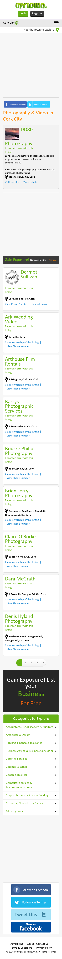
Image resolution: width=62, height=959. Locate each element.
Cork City (8, 22)
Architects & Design (18, 735)
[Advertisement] (31, 66)
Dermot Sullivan (29, 275)
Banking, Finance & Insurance (24, 743)
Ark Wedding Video (19, 320)
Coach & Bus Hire (17, 775)
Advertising (17, 944)
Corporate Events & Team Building (27, 795)
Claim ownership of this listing (22, 342)
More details (30, 182)
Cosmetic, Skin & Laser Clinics (24, 803)
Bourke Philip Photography (19, 451)
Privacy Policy (44, 948)
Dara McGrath (20, 579)
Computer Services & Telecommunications (19, 785)
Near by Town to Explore (39, 29)
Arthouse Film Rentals (20, 362)
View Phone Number (16, 304)
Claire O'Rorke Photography (20, 539)
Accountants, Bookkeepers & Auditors (29, 727)
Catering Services (16, 758)
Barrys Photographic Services (19, 406)
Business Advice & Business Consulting (29, 751)
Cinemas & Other (16, 767)
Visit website (12, 182)
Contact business (41, 304)
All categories (14, 811)
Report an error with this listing (19, 150)
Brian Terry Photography (18, 493)
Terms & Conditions (21, 948)
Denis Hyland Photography (19, 619)
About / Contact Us (37, 944)
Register (37, 13)
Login (23, 13)
